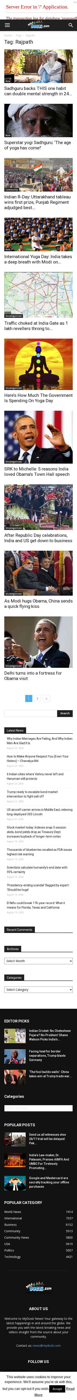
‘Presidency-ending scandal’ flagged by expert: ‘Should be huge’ (38, 887)
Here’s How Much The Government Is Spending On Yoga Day (38, 398)
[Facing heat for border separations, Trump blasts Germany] (15, 1056)
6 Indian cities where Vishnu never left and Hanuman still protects (35, 776)
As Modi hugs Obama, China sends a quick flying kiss (38, 603)
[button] (71, 25)
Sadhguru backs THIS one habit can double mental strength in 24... (38, 91)
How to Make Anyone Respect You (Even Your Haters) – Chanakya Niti (38, 759)
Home (8, 35)
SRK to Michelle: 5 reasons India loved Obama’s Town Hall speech (37, 471)
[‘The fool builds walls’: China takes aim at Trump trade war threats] (15, 1077)
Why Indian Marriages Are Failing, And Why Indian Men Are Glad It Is (40, 741)
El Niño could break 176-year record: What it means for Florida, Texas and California (36, 905)
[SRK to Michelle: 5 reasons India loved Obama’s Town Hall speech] (38, 437)
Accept (57, 1389)
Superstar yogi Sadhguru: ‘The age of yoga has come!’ (37, 145)
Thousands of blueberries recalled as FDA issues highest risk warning (39, 852)
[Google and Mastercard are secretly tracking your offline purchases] (15, 1183)
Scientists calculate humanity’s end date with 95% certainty (37, 870)
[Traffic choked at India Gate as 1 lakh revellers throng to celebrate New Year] (38, 295)
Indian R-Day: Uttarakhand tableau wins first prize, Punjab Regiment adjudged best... (37, 202)
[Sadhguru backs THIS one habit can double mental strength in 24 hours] (38, 66)
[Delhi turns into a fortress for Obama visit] (38, 642)
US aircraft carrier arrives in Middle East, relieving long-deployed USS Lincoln (40, 812)
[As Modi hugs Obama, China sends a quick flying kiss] (38, 573)
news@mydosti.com (47, 1345)
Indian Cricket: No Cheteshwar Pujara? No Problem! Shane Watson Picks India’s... (50, 1035)
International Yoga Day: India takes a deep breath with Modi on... (38, 259)
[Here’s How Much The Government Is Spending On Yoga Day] (38, 364)
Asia (8, 81)
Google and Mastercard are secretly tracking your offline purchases (49, 1182)
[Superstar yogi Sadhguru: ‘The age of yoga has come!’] (38, 120)
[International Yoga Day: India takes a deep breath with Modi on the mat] (38, 234)
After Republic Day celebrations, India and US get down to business (38, 538)
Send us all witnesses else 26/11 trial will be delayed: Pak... (47, 1139)
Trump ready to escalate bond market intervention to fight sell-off (32, 794)
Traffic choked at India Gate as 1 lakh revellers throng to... (36, 326)
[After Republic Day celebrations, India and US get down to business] (38, 507)
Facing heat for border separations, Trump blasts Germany (47, 1056)
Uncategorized (14, 315)
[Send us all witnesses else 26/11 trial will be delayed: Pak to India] (15, 1139)
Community (12, 189)
